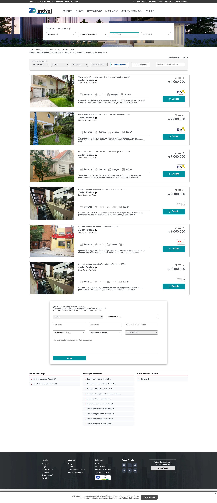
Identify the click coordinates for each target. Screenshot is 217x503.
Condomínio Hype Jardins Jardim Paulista (100, 414)
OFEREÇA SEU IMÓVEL (131, 11)
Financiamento (152, 1)
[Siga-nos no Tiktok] (130, 465)
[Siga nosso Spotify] (124, 470)
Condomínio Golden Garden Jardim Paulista (101, 384)
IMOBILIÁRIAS (111, 11)
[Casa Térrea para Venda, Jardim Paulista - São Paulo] (109, 91)
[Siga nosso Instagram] (135, 465)
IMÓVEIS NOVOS (94, 11)
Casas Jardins (145, 379)
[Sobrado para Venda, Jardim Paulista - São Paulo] (109, 203)
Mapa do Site (100, 467)
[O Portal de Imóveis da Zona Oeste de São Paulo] (40, 14)
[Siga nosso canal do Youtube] (135, 470)
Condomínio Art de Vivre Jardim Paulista (100, 404)
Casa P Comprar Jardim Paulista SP (45, 384)
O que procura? (47, 475)
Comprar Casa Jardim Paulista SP (44, 379)
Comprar (45, 464)
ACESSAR (164, 468)
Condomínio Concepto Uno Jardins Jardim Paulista (103, 394)
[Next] (71, 91)
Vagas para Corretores (172, 1)
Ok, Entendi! (149, 497)
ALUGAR (79, 11)
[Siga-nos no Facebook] (124, 465)
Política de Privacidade (103, 469)
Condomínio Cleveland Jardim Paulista (99, 424)
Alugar (44, 467)
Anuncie (71, 467)
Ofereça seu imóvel (75, 472)
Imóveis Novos (119, 65)
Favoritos (45, 478)
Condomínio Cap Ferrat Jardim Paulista (100, 419)
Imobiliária (45, 472)
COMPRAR (67, 11)
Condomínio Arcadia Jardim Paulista (99, 379)
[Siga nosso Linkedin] (130, 470)
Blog (160, 1)
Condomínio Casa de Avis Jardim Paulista (101, 409)
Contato (185, 1)
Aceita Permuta (140, 65)
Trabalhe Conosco (102, 472)
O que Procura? (139, 1)
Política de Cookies (130, 498)
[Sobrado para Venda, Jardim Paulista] (52, 203)
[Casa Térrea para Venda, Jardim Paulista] (52, 91)
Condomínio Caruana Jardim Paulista (99, 399)
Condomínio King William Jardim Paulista (100, 389)
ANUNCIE (150, 11)
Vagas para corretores (76, 469)
